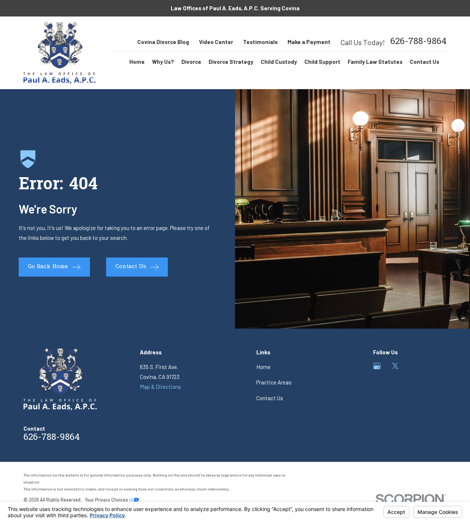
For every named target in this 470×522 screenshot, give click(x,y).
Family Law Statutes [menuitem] (375, 61)
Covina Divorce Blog (163, 42)
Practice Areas (274, 382)
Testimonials (260, 42)
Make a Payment (309, 42)
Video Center (216, 42)
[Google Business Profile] (377, 366)
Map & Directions (160, 386)
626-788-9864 (418, 42)
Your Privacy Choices (107, 500)
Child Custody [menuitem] (279, 61)
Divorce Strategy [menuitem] (231, 61)
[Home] (60, 53)
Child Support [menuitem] (322, 61)
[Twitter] (395, 366)
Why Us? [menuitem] (163, 61)
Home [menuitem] (137, 61)
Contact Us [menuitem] (424, 61)
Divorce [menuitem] (191, 61)
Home (263, 367)
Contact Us (269, 398)
